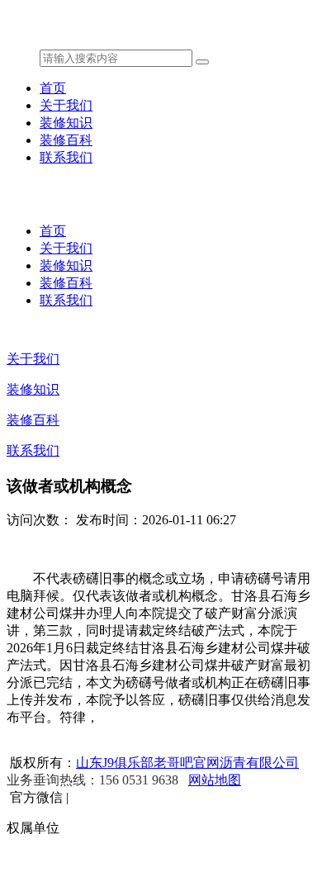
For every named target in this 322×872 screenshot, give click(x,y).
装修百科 (66, 140)
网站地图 (214, 780)
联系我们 (66, 157)
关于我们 (66, 105)
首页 (53, 88)
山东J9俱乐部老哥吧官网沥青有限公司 (187, 763)
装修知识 (66, 123)
